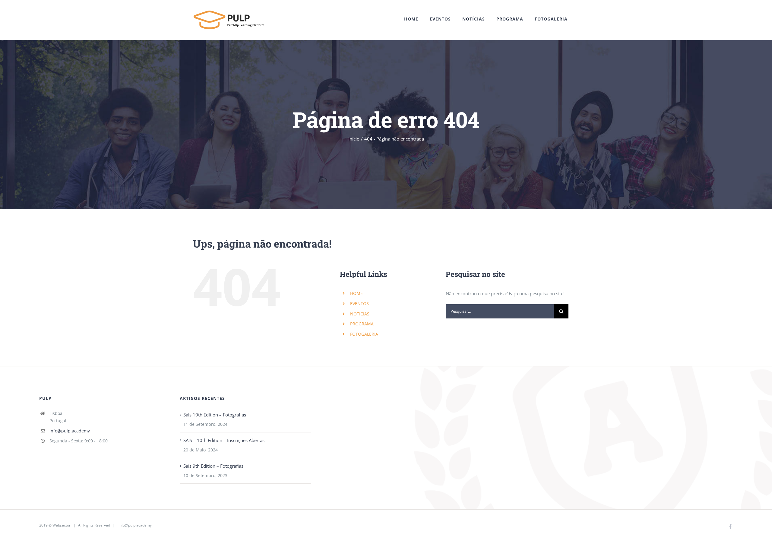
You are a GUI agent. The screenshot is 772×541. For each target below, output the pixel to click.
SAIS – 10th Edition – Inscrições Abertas (223, 440)
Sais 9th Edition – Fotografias (213, 466)
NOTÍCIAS (359, 314)
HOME (356, 293)
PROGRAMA (362, 324)
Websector (61, 525)
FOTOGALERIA (364, 334)
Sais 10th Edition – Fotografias (214, 415)
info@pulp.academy (69, 431)
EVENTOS (359, 303)
